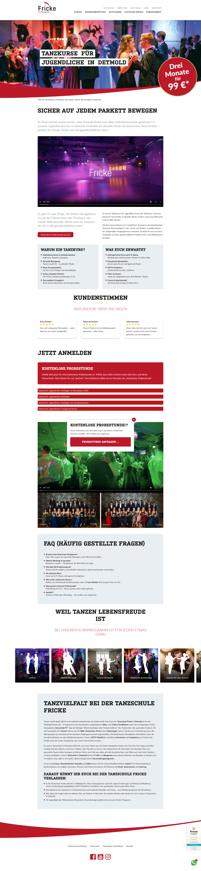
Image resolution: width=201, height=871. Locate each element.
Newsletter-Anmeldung (113, 846)
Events (78, 12)
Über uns (122, 8)
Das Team (135, 8)
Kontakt (156, 8)
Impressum (94, 846)
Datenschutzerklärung (77, 846)
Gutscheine (115, 12)
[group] (32, 665)
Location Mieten (133, 12)
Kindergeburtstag (95, 12)
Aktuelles (108, 8)
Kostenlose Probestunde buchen (55, 234)
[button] (196, 665)
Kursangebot (153, 12)
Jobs (146, 8)
